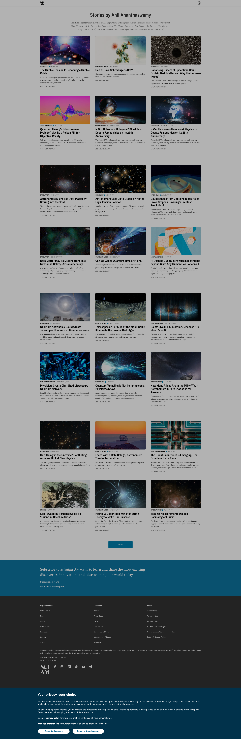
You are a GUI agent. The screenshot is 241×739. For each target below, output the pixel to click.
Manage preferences (48, 723)
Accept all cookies (54, 731)
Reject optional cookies (88, 731)
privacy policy (52, 718)
